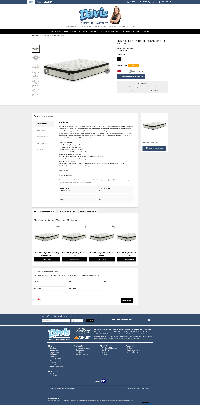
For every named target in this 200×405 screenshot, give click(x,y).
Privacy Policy (130, 388)
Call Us (131, 90)
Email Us (155, 90)
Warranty (40, 150)
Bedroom (83, 31)
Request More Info (156, 148)
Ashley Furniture (141, 31)
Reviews (105, 354)
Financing (112, 26)
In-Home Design (100, 26)
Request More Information (132, 76)
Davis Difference (71, 26)
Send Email (127, 300)
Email (70, 281)
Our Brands (51, 394)
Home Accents (112, 31)
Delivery (122, 26)
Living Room (70, 31)
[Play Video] (36, 57)
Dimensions (41, 130)
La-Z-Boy (126, 31)
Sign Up (90, 321)
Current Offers (86, 26)
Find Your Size (42, 143)
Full (119, 59)
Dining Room (96, 31)
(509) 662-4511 (123, 51)
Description (42, 124)
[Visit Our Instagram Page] (149, 319)
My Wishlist (54, 375)
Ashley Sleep (122, 43)
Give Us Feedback (82, 354)
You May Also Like (67, 211)
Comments (72, 288)
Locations (131, 26)
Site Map (137, 388)
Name (37, 281)
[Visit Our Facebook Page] (144, 319)
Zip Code (38, 288)
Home (33, 35)
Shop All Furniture (56, 366)
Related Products (88, 211)
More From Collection (44, 211)
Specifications (42, 137)
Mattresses (56, 31)
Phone (104, 281)
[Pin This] (119, 71)
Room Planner (132, 352)
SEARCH (132, 2)
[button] (107, 71)
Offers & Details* (145, 388)
